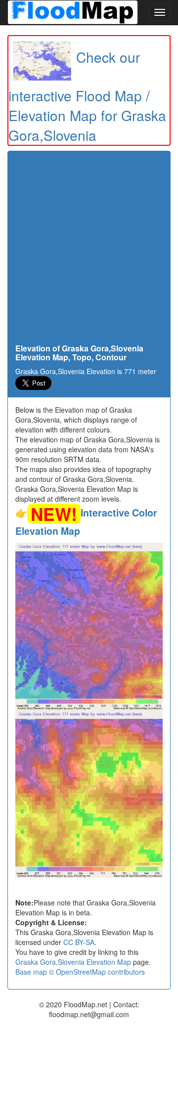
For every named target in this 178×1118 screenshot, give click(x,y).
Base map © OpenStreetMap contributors (80, 972)
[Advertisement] (89, 250)
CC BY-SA (78, 942)
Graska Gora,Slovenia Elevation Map (73, 962)
